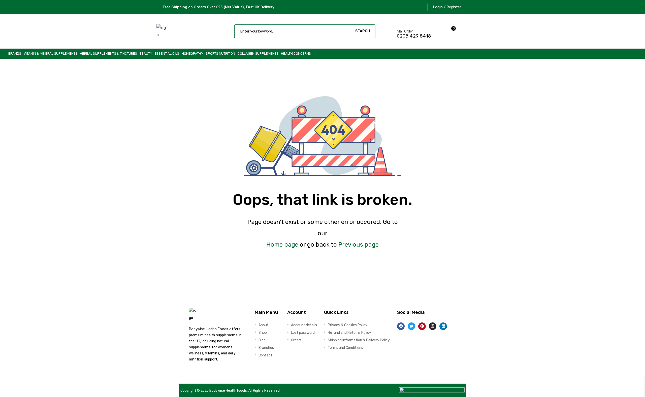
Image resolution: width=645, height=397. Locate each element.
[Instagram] (432, 326)
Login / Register (447, 7)
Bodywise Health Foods (228, 390)
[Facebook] (401, 326)
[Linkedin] (443, 326)
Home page (282, 244)
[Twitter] (411, 326)
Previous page (358, 244)
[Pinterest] (422, 326)
